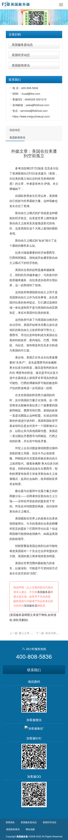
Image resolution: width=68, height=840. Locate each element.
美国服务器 (43, 592)
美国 (52, 173)
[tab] (34, 34)
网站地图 (30, 829)
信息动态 (14, 130)
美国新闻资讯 (21, 65)
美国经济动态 (21, 55)
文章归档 (15, 34)
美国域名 (10, 822)
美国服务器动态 (22, 44)
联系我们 (34, 669)
